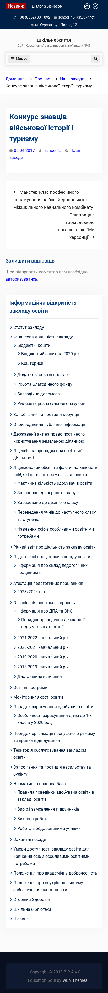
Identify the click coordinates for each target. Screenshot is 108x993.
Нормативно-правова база (39, 783)
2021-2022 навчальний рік (43, 637)
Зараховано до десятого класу (47, 502)
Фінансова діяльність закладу (43, 337)
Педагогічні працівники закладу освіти (51, 556)
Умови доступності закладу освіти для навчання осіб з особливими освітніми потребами (51, 856)
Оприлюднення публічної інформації (49, 424)
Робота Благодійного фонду (44, 384)
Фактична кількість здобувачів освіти (54, 483)
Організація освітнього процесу (44, 602)
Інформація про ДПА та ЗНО (45, 611)
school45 (52, 150)
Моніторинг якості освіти (38, 697)
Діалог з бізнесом (47, 6)
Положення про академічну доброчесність (55, 873)
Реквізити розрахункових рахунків (51, 403)
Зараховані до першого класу (46, 492)
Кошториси (32, 363)
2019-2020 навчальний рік (43, 657)
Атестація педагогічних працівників (48, 583)
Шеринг (20, 919)
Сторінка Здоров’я (31, 899)
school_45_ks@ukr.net (76, 17)
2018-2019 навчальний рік (43, 666)
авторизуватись (21, 279)
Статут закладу (28, 327)
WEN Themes (74, 980)
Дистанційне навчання (39, 676)
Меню (21, 59)
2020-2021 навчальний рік (43, 647)
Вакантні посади (29, 839)
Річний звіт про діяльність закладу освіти (54, 547)
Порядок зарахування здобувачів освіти (53, 706)
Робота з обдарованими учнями (49, 828)
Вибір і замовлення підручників (48, 809)
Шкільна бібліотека (32, 909)
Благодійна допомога (38, 393)
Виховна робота (33, 818)
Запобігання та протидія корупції (46, 414)
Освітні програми (30, 687)
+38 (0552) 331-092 (34, 17)
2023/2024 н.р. (31, 591)
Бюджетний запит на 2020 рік (50, 353)
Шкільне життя (54, 40)
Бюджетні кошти (33, 345)
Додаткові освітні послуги (43, 374)
